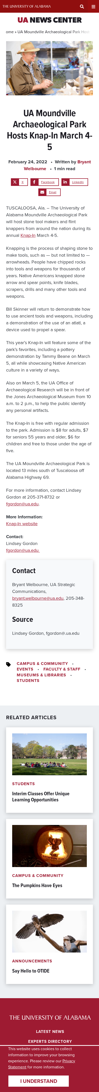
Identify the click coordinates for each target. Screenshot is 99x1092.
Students (28, 680)
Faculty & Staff (61, 669)
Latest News (50, 1031)
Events (25, 669)
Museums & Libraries (41, 675)
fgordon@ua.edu (22, 504)
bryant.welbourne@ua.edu (37, 598)
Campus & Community (42, 663)
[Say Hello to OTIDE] (49, 944)
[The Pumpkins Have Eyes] (49, 858)
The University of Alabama (27, 6)
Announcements (32, 961)
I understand (38, 1081)
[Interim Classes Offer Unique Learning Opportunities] (49, 770)
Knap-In (28, 235)
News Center (50, 21)
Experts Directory (50, 1041)
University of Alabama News (50, 1017)
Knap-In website (22, 523)
